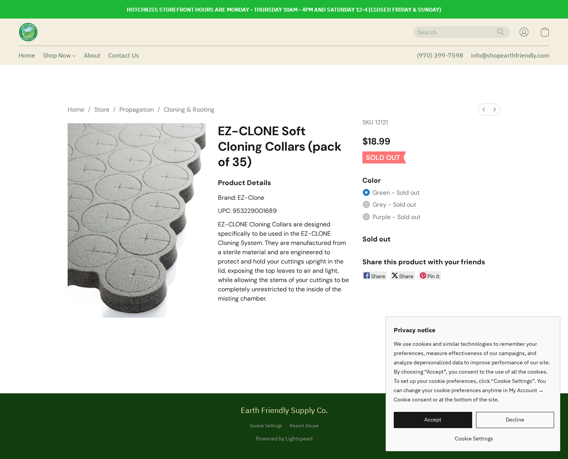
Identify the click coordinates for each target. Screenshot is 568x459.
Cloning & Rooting (189, 109)
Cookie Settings (266, 425)
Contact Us (123, 55)
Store (101, 109)
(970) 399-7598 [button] (440, 55)
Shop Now (57, 55)
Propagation (136, 109)
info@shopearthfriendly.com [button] (510, 55)
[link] (474, 435)
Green (396, 193)
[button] (28, 32)
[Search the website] (501, 31)
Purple (396, 217)
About (92, 55)
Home (27, 55)
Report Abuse (304, 425)
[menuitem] (483, 109)
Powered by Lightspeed (284, 438)
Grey (394, 205)
